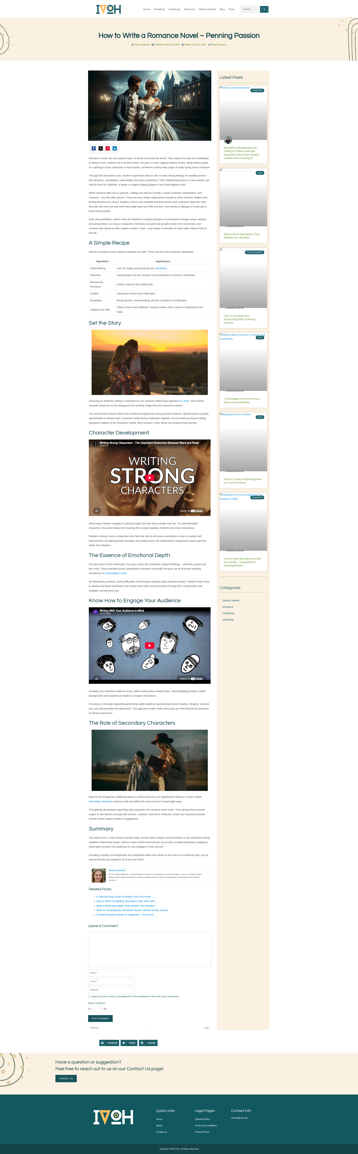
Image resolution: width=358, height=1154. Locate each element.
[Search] (264, 9)
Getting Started (207, 9)
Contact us (161, 1132)
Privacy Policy (202, 1132)
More (231, 9)
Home (146, 9)
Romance (189, 9)
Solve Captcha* (97, 1003)
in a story (184, 401)
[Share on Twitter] (101, 148)
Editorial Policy (202, 1119)
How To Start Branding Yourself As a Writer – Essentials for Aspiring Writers (242, 562)
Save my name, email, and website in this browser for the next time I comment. (135, 996)
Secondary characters (101, 801)
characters (161, 268)
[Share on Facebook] (94, 148)
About (159, 1125)
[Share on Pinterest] (108, 148)
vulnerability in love (116, 573)
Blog (222, 9)
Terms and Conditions (206, 1125)
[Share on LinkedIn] (115, 148)
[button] (109, 1043)
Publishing (174, 9)
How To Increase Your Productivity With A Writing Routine (239, 319)
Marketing (159, 9)
